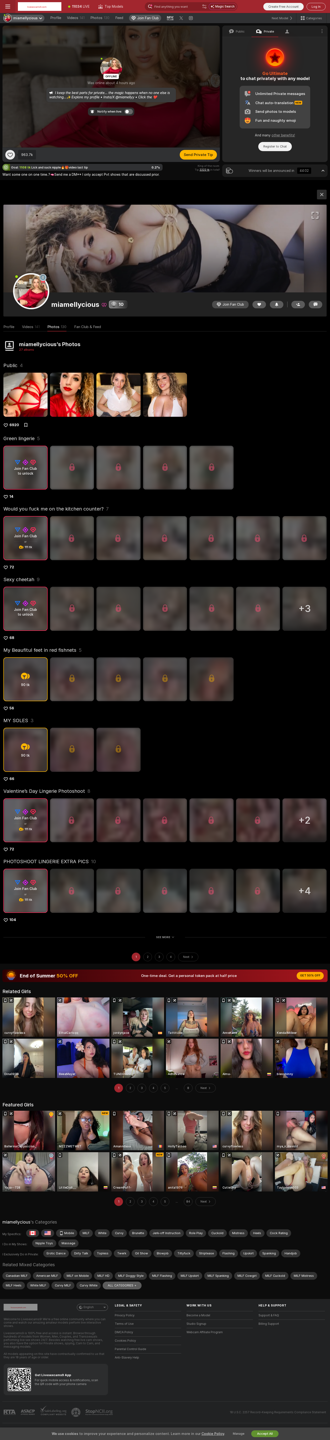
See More (163, 937)
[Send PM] (315, 304)
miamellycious (16, 1222)
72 (11, 567)
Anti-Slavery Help (127, 1357)
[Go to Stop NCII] (99, 1412)
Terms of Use (124, 1324)
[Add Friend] (298, 304)
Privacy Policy (125, 1315)
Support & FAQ (268, 1315)
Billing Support (268, 1324)
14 (11, 496)
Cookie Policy (212, 1434)
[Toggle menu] (7, 6)
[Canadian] (32, 1233)
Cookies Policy (125, 1340)
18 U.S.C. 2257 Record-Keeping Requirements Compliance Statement (278, 1412)
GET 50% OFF (310, 975)
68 (11, 638)
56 (11, 708)
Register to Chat (275, 146)
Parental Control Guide (130, 1349)
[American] (47, 1233)
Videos (76, 18)
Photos (99, 18)
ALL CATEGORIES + (122, 1285)
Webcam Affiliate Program (205, 1332)
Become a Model (198, 1315)
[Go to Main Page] (39, 6)
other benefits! (283, 135)
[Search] (204, 6)
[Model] (322, 194)
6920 (14, 425)
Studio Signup (196, 1324)
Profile (55, 18)
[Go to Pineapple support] (76, 1412)
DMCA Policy (124, 1332)
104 (12, 920)
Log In (316, 6)
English (89, 1307)
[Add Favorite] (10, 155)
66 (11, 779)
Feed (119, 18)
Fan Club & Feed (87, 327)
